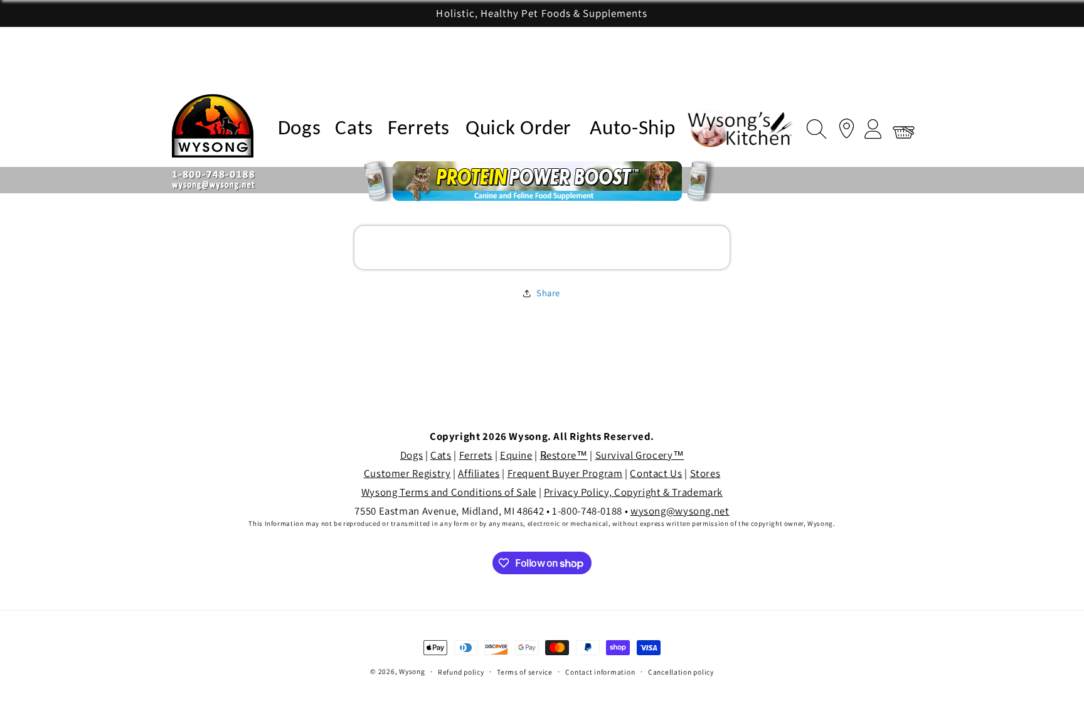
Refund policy (461, 672)
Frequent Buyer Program (565, 473)
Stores (705, 473)
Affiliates (478, 473)
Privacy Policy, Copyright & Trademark (633, 492)
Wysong (412, 671)
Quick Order (518, 129)
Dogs (299, 129)
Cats (354, 129)
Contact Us (656, 473)
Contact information (600, 672)
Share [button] (548, 293)
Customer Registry (407, 473)
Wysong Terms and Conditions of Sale (448, 492)
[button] (813, 126)
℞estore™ (564, 455)
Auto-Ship (633, 129)
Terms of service (525, 672)
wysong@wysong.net (680, 511)
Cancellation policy (681, 672)
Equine (516, 455)
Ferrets (419, 129)
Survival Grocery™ (639, 455)
